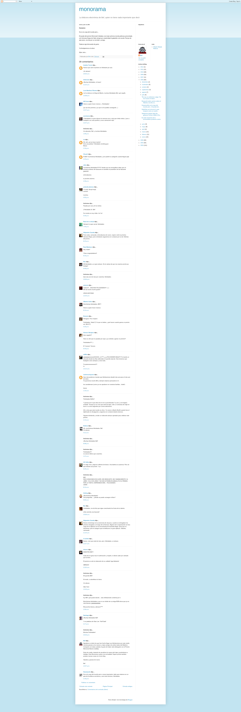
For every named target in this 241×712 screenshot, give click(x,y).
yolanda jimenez (88, 187)
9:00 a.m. (86, 500)
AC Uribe (86, 462)
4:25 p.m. (86, 326)
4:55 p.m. (86, 197)
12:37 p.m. (86, 110)
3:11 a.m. (86, 432)
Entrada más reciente (86, 686)
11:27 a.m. (86, 543)
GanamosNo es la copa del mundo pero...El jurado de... (151, 106)
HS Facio (86, 101)
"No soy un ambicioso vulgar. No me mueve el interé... (151, 97)
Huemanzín (86, 672)
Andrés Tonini (87, 65)
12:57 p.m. (86, 666)
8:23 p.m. (86, 241)
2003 (142, 145)
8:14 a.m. (86, 310)
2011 (142, 69)
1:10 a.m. (86, 390)
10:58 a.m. (86, 514)
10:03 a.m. (86, 74)
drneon (85, 549)
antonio (85, 285)
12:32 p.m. (86, 589)
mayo (144, 126)
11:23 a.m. (86, 84)
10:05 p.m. (86, 279)
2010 (142, 72)
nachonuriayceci (88, 374)
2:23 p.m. (86, 159)
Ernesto (85, 316)
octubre (144, 87)
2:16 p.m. (86, 148)
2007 (142, 77)
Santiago (86, 615)
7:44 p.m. (86, 226)
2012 (142, 67)
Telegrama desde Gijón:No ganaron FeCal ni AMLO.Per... (151, 114)
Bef (84, 640)
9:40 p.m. (86, 268)
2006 (142, 79)
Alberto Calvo (87, 301)
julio (143, 94)
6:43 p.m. (86, 348)
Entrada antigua (127, 686)
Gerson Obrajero (88, 332)
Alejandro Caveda (89, 232)
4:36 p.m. (86, 181)
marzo (144, 131)
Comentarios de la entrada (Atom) (98, 689)
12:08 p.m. (86, 95)
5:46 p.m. (86, 215)
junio (143, 124)
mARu (85, 354)
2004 (142, 142)
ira (84, 139)
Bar (84, 506)
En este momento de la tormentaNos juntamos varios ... (151, 119)
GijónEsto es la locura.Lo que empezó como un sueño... (150, 110)
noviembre (145, 84)
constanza (86, 116)
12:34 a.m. (86, 295)
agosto (144, 92)
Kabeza (85, 426)
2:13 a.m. (86, 420)
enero (144, 137)
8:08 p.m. (86, 443)
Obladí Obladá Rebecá (157, 47)
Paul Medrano (87, 247)
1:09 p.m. (86, 133)
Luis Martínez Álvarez (90, 90)
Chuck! (85, 154)
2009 (142, 74)
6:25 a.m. (86, 469)
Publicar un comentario (88, 682)
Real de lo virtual (88, 221)
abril (143, 129)
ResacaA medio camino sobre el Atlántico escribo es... (151, 101)
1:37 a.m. (86, 456)
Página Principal (107, 686)
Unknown (86, 79)
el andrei (86, 538)
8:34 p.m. (86, 255)
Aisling (85, 493)
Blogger (130, 700)
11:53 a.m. (86, 567)
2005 (142, 140)
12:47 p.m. (86, 123)
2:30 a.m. (86, 609)
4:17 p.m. (86, 624)
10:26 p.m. (86, 635)
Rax (84, 261)
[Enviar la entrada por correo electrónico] (103, 56)
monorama (92, 9)
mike (84, 165)
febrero (144, 134)
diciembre (145, 82)
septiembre (145, 89)
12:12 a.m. (86, 368)
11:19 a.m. (86, 532)
